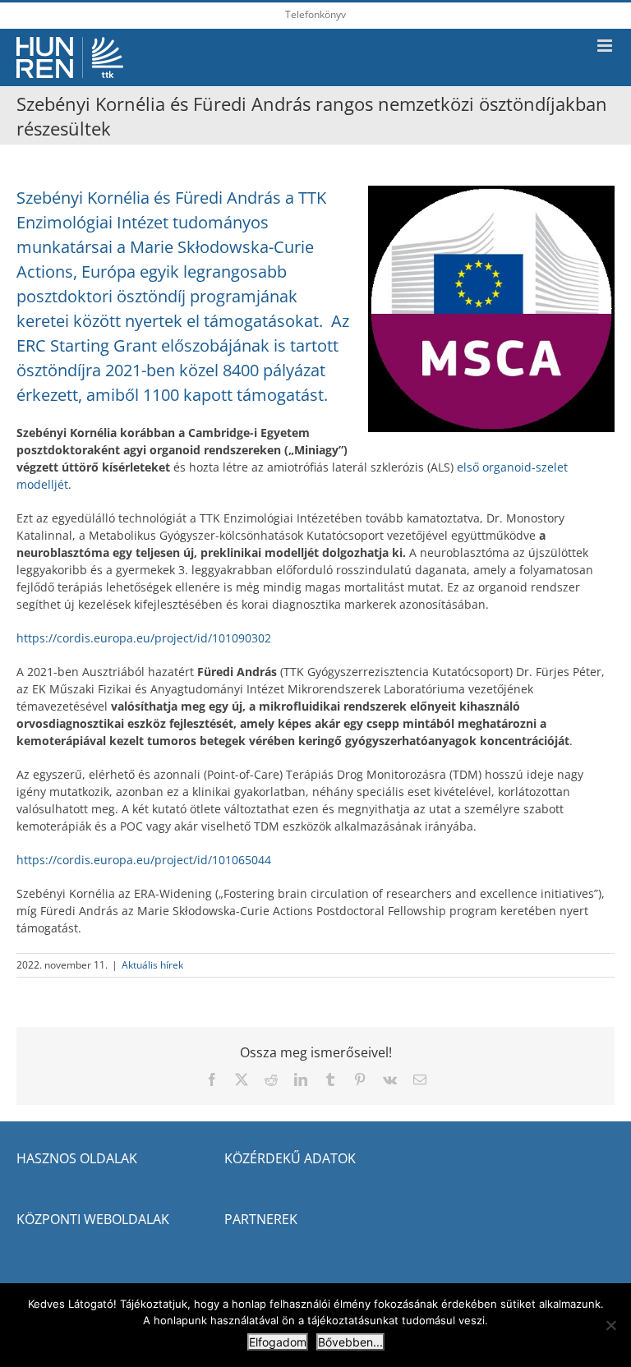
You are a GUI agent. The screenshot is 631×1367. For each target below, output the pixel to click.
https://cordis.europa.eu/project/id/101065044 (143, 860)
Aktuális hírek (152, 965)
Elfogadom (277, 1342)
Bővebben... (350, 1342)
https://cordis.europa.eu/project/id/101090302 (143, 638)
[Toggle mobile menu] (606, 45)
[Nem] (610, 1325)
